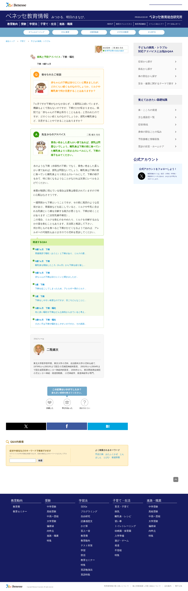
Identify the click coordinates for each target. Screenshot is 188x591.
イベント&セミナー (156, 24)
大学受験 (51, 521)
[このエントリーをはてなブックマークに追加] (108, 428)
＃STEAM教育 (123, 32)
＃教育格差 (94, 32)
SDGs (84, 506)
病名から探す (145, 69)
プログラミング (89, 511)
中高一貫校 (53, 516)
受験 (23, 24)
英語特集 (85, 574)
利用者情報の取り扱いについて (116, 586)
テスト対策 (87, 545)
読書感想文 (87, 521)
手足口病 (99, 454)
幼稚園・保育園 (123, 531)
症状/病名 (143, 124)
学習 (83, 550)
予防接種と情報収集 (148, 139)
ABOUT (110, 24)
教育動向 (12, 24)
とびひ (106, 457)
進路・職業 (66, 24)
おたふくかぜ (111, 454)
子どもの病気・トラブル (40, 41)
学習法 (33, 24)
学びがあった (67, 408)
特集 (49, 540)
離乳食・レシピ (123, 516)
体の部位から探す (147, 76)
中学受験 (51, 506)
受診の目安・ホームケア (151, 146)
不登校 (118, 550)
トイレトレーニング (125, 526)
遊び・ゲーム (122, 540)
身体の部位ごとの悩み (150, 131)
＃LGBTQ (152, 32)
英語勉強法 (87, 569)
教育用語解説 (140, 24)
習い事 (118, 521)
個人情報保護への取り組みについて (146, 586)
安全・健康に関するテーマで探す (155, 83)
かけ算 (84, 526)
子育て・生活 (48, 24)
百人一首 (85, 531)
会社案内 (167, 586)
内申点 (50, 531)
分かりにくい (84, 408)
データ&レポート (174, 24)
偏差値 (50, 526)
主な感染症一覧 (146, 117)
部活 (83, 555)
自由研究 (85, 516)
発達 (117, 545)
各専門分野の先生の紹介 (114, 51)
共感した (49, 408)
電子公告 (178, 586)
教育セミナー (20, 511)
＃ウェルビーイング (36, 32)
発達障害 (116, 457)
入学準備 (119, 536)
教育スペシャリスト (124, 24)
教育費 (16, 506)
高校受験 (51, 511)
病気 (117, 511)
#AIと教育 (65, 32)
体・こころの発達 (147, 110)
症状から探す (145, 61)
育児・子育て (122, 506)
